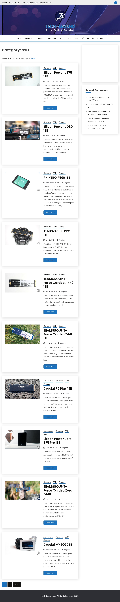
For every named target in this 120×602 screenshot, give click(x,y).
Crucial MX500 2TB (57, 545)
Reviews (28, 38)
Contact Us (14, 3)
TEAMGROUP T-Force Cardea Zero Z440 (57, 490)
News (19, 38)
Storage (62, 68)
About (4, 3)
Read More (50, 108)
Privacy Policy (74, 38)
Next (17, 584)
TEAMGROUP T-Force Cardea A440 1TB (58, 283)
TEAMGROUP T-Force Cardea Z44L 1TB (57, 334)
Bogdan (65, 81)
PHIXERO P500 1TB (56, 178)
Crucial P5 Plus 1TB (57, 388)
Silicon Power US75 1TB (57, 74)
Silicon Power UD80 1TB (58, 129)
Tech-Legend (60, 26)
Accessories (48, 381)
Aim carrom (92, 111)
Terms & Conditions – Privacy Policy (36, 3)
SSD (55, 68)
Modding (40, 38)
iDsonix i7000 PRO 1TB (56, 233)
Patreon (100, 38)
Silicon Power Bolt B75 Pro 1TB (57, 441)
